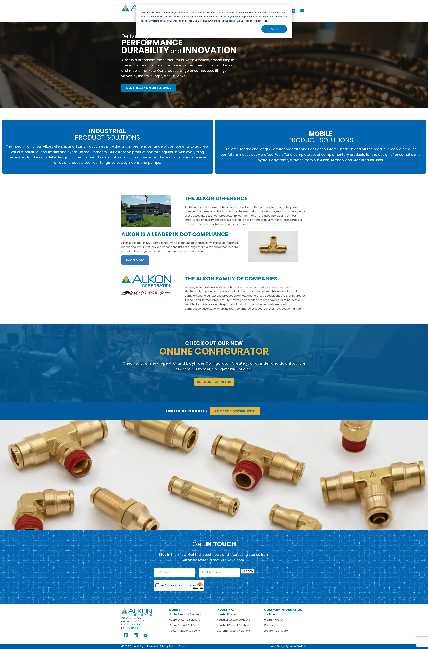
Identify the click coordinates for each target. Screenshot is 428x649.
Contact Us (271, 625)
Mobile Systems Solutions (184, 619)
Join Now (247, 571)
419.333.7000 (137, 624)
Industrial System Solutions (233, 619)
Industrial (225, 610)
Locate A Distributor (276, 630)
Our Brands (271, 614)
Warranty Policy (273, 619)
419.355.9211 (132, 627)
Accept (274, 28)
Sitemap (184, 646)
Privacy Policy (168, 646)
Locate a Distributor (235, 411)
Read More (135, 260)
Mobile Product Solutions (184, 625)
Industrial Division (227, 614)
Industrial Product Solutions (233, 625)
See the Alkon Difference (148, 87)
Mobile (174, 610)
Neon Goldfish (298, 646)
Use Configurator (214, 382)
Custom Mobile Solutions (184, 630)
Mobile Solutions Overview (185, 614)
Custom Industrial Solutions (234, 630)
